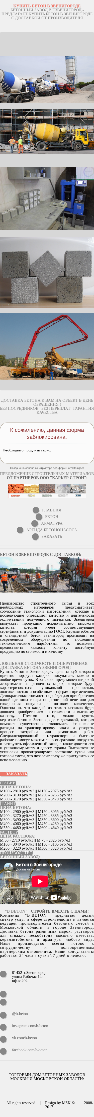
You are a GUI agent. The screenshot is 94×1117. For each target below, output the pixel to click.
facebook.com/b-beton (29, 1050)
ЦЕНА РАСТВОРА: (17, 836)
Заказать (16, 774)
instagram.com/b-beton (30, 1026)
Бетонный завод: (20, 857)
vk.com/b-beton (24, 1038)
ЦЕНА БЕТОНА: (15, 787)
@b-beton (20, 1014)
